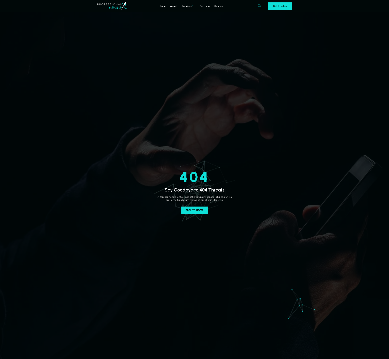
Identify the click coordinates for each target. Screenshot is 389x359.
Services (187, 6)
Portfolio (205, 6)
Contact (219, 6)
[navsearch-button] (259, 6)
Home (162, 6)
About (173, 6)
